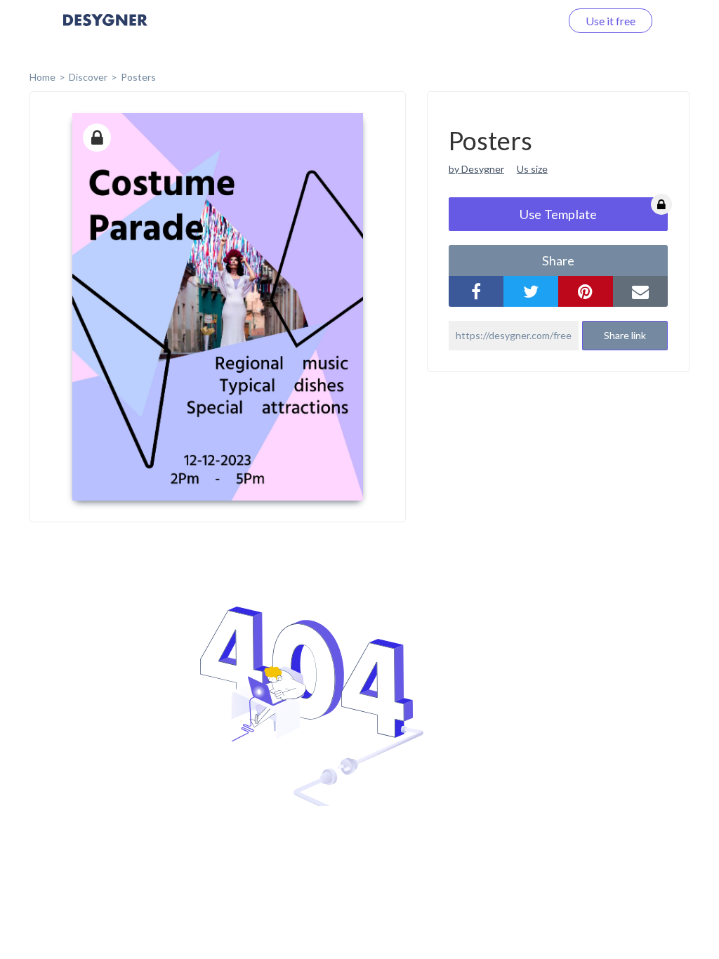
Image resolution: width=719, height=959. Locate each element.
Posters (138, 77)
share (558, 260)
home (42, 77)
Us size (532, 169)
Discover (88, 77)
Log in (528, 21)
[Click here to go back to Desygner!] (105, 30)
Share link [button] (625, 335)
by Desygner (476, 169)
